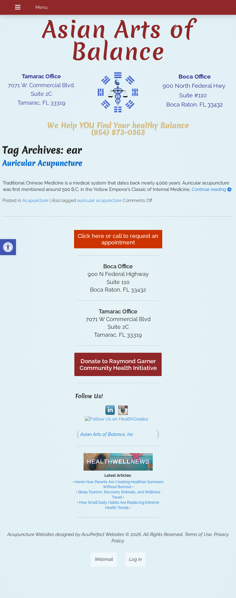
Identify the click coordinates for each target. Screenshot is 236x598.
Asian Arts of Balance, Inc (106, 434)
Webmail (104, 559)
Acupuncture (35, 200)
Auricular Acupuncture (42, 163)
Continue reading (209, 189)
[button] (8, 247)
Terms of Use (198, 534)
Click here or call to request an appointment (118, 239)
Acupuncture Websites (30, 534)
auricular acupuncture (99, 200)
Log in (135, 559)
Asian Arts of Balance (118, 41)
